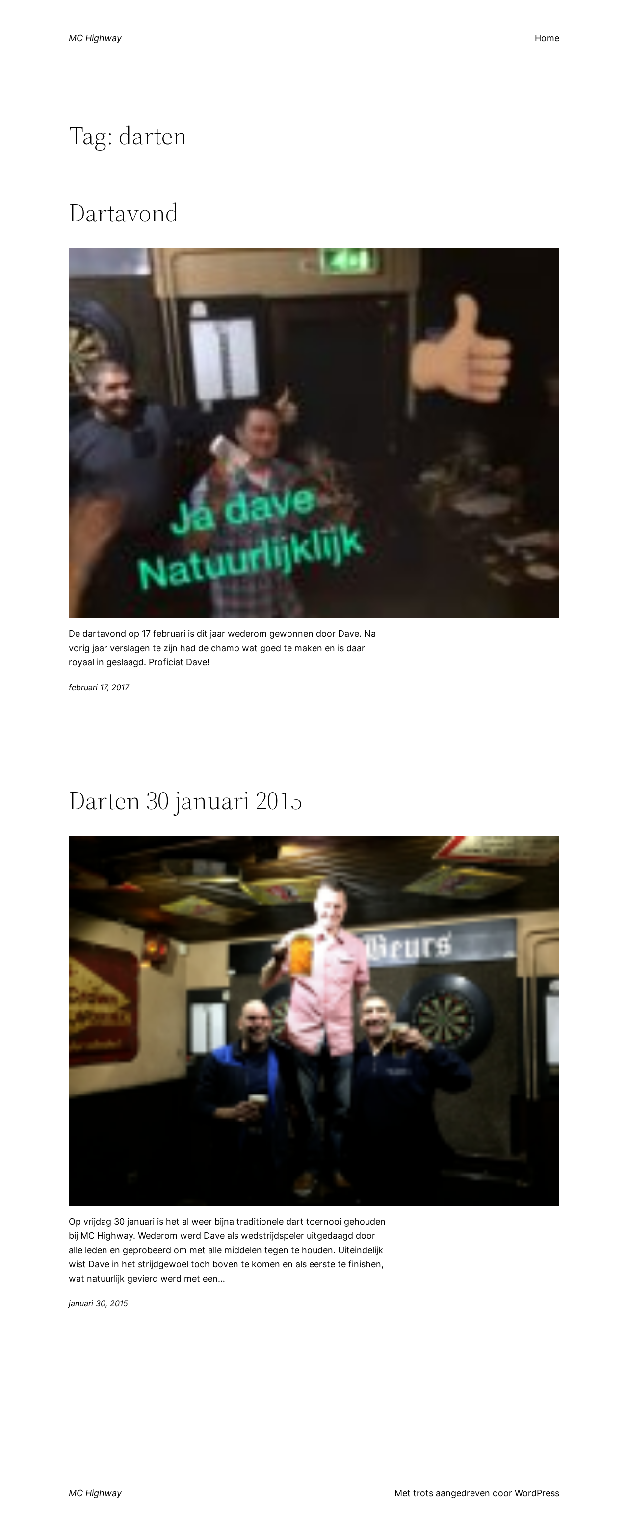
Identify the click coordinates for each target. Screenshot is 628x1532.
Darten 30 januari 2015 (185, 800)
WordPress (537, 1493)
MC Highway (95, 38)
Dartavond (124, 212)
